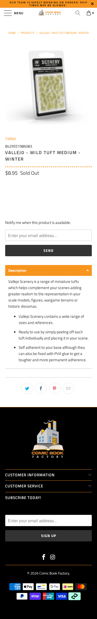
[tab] (48, 270)
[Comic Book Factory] (48, 13)
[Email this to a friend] (68, 388)
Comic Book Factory (54, 573)
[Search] (78, 13)
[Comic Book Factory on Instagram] (53, 557)
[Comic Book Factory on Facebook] (44, 557)
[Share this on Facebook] (41, 388)
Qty (8, 183)
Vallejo (10, 138)
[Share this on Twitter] (27, 388)
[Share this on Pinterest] (54, 388)
